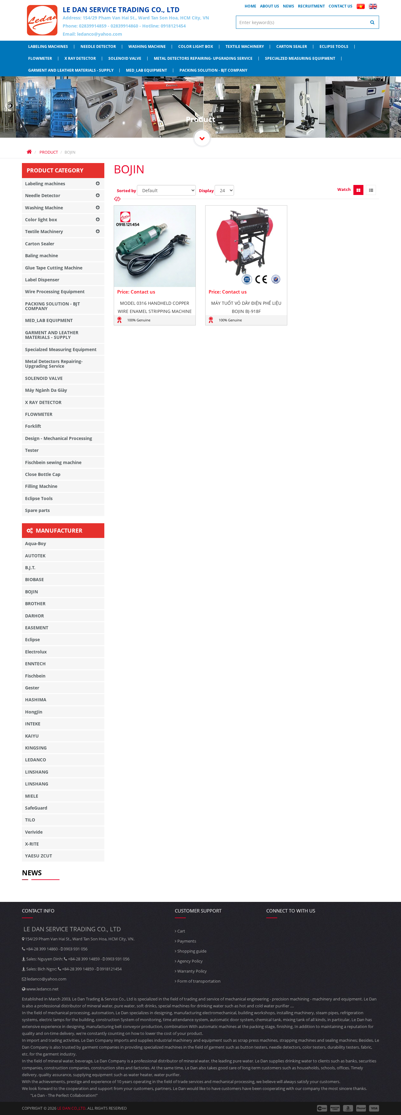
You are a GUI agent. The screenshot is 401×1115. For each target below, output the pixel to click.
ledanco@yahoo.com (99, 34)
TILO (30, 820)
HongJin (33, 712)
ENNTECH (35, 664)
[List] (371, 190)
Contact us (340, 6)
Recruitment (311, 6)
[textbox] (307, 22)
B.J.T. (30, 567)
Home (250, 6)
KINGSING (36, 748)
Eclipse (32, 639)
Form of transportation (198, 981)
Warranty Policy (191, 971)
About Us (269, 6)
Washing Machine (147, 46)
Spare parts (37, 510)
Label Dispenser (42, 280)
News (288, 6)
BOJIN (31, 592)
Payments (186, 941)
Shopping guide (191, 951)
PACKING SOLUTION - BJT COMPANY (213, 70)
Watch (344, 189)
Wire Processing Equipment (55, 291)
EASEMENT (36, 628)
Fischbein (35, 676)
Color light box (195, 46)
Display (206, 190)
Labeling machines (48, 46)
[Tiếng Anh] (373, 6)
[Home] (42, 20)
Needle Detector (98, 46)
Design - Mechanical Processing (58, 438)
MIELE (31, 796)
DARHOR (34, 616)
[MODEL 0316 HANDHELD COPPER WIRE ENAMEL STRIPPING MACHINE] (154, 246)
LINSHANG (36, 772)
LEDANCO (35, 760)
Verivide (34, 832)
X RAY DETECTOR (80, 58)
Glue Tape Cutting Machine (53, 268)
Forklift (33, 426)
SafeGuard (36, 808)
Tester (32, 450)
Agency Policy (189, 961)
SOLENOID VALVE (124, 58)
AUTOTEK (35, 556)
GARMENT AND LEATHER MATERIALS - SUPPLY (70, 70)
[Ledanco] (202, 138)
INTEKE (32, 724)
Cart (180, 931)
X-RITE (32, 844)
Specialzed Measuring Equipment (300, 58)
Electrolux (36, 652)
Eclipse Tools (334, 46)
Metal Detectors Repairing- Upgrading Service (203, 58)
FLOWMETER (40, 58)
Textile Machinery (245, 46)
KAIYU (32, 736)
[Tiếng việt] (360, 6)
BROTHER (35, 603)
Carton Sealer (291, 46)
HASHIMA (35, 700)
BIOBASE (34, 579)
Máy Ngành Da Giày (46, 390)
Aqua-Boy (35, 543)
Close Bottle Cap (42, 474)
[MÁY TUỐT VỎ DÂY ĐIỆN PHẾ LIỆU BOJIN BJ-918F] (246, 246)
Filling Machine (41, 486)
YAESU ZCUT (38, 856)
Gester (32, 688)
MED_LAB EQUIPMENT (146, 70)
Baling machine (41, 255)
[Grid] (358, 190)
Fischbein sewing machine (53, 462)
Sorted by (126, 190)
